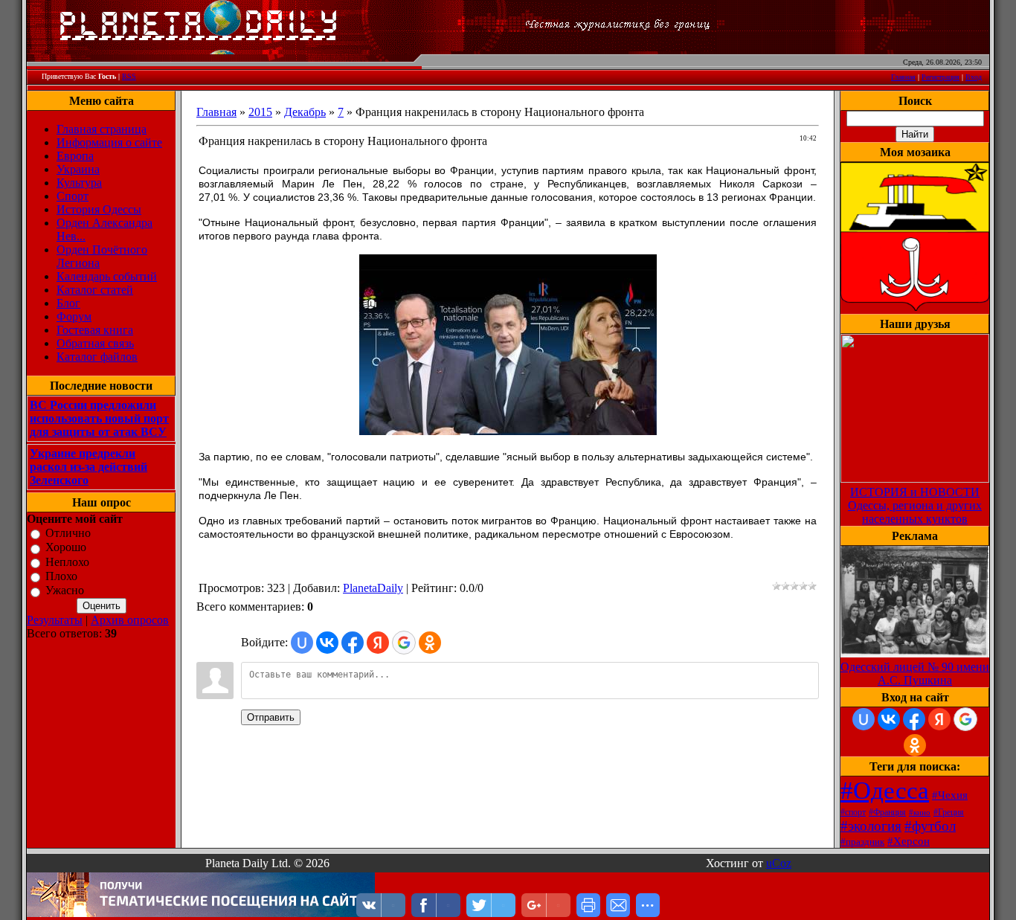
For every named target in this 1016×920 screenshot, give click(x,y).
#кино (919, 812)
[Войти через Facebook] (352, 642)
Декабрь (305, 112)
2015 (260, 112)
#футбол (930, 826)
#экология (870, 826)
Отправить (271, 717)
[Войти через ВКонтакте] (327, 642)
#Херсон (908, 841)
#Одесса (884, 790)
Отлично (68, 533)
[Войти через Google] (404, 642)
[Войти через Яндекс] (378, 642)
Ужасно (64, 591)
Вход (973, 77)
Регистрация (940, 77)
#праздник (862, 841)
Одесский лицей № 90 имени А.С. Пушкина (914, 673)
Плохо (61, 576)
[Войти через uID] (302, 642)
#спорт (853, 812)
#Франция (887, 812)
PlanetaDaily (373, 588)
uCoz (778, 863)
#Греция (948, 812)
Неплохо (67, 562)
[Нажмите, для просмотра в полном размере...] (508, 431)
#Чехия (950, 795)
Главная (903, 77)
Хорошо (65, 547)
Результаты (55, 620)
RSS (129, 76)
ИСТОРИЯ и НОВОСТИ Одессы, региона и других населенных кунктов (915, 505)
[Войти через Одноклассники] (430, 642)
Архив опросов (130, 620)
